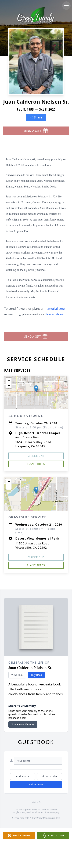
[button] (36, 388)
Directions (36, 455)
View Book (17, 675)
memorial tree (54, 308)
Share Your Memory (22, 724)
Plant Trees (36, 463)
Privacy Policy (26, 812)
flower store (54, 314)
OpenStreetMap (40, 817)
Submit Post (36, 784)
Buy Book (36, 675)
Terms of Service (45, 812)
